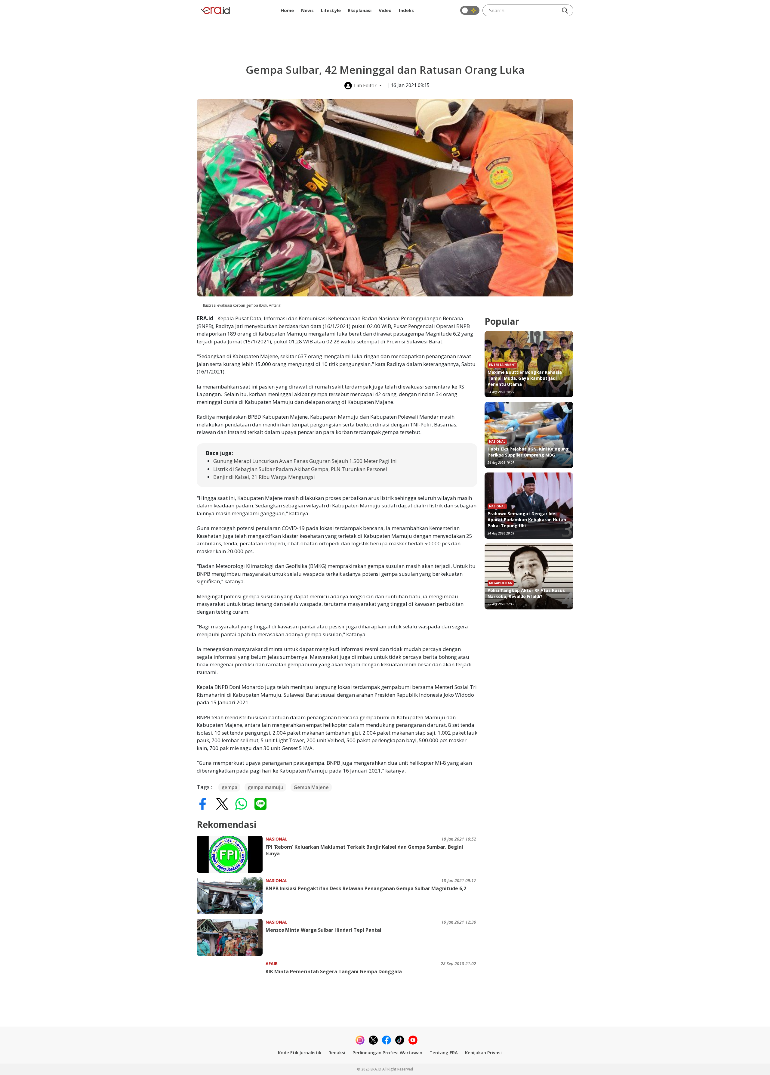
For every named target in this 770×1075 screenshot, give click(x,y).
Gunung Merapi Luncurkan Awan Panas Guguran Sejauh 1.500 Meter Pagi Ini (305, 460)
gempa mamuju (265, 787)
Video (385, 10)
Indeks (406, 10)
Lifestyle (331, 10)
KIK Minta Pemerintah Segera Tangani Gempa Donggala (334, 971)
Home (287, 10)
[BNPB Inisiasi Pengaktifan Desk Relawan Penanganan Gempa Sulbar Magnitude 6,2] (231, 895)
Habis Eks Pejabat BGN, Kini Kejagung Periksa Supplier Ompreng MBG (528, 452)
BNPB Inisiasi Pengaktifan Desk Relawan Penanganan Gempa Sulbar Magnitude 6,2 (366, 888)
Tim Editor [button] (365, 85)
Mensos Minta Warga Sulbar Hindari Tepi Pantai (323, 930)
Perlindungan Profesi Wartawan (387, 1052)
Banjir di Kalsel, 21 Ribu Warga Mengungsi (264, 476)
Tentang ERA (444, 1052)
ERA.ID (376, 1069)
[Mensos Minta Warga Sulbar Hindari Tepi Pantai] (231, 937)
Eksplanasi (359, 10)
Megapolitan (500, 583)
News (307, 10)
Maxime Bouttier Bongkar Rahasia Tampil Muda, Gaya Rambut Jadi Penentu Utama (525, 378)
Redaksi (336, 1052)
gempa (229, 787)
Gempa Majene (311, 787)
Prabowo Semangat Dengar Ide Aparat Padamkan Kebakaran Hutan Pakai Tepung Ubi (527, 519)
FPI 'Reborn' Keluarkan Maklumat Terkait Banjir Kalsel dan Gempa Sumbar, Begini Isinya (364, 850)
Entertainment (502, 365)
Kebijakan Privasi (483, 1052)
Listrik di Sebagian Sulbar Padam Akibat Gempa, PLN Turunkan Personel (300, 469)
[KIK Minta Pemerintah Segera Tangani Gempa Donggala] (231, 978)
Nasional (277, 839)
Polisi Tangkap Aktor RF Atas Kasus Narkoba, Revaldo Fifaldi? (526, 593)
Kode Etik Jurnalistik (299, 1052)
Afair (272, 963)
